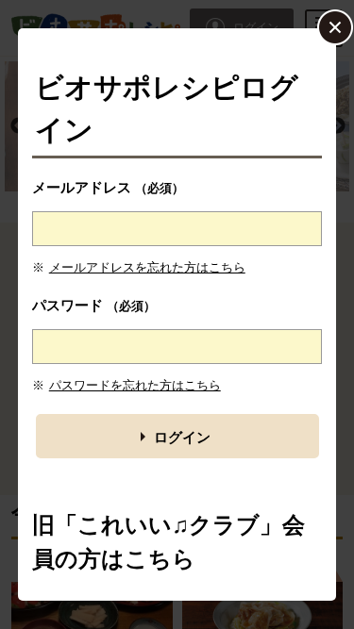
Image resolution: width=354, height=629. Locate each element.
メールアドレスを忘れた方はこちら (147, 267)
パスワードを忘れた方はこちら (135, 385)
